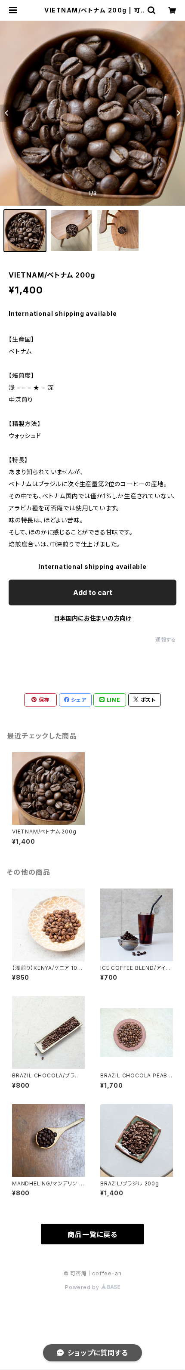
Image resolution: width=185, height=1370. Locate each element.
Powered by (83, 1287)
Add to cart (92, 592)
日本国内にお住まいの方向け (92, 618)
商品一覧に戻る (92, 1234)
